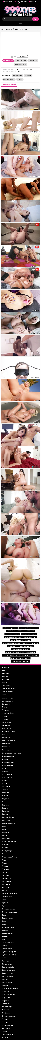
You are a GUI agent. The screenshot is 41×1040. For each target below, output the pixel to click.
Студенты (6, 1001)
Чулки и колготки (8, 1034)
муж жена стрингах (12, 634)
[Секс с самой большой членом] (20, 301)
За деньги (6, 787)
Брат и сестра (7, 698)
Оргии (4, 906)
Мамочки (5, 845)
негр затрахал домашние (14, 652)
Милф (4, 860)
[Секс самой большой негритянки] (20, 569)
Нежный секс (7, 897)
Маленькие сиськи (9, 842)
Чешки (4, 1031)
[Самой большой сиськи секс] (20, 323)
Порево (5, 924)
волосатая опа (29, 631)
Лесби (4, 836)
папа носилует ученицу (20, 661)
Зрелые (19, 79)
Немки (4, 900)
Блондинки (6, 686)
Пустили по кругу (8, 927)
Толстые (5, 1004)
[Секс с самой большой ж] (20, 189)
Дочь (4, 768)
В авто (4, 707)
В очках (5, 719)
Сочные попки (7, 976)
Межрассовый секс (9, 857)
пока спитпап (31, 652)
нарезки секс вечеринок (29, 655)
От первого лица (8, 909)
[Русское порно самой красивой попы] (20, 144)
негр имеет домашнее (30, 643)
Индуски (5, 799)
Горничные (6, 744)
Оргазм (5, 903)
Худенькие (6, 1028)
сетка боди (12, 646)
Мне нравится (12, 57)
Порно (21, 3)
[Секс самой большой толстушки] (20, 614)
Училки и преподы (9, 1016)
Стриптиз (28, 75)
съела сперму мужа (28, 634)
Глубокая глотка (8, 741)
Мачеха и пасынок (9, 854)
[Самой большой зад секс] (20, 211)
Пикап (4, 915)
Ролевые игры (7, 949)
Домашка (5, 759)
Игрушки (5, 793)
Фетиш (5, 1019)
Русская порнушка (9, 952)
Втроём (5, 735)
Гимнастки (6, 738)
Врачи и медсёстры (9, 732)
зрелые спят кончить (25, 646)
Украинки (5, 1010)
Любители (6, 839)
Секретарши (7, 964)
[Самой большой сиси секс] (20, 591)
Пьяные (5, 930)
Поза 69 (5, 921)
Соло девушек (7, 973)
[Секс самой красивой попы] (20, 122)
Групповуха (6, 750)
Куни (4, 826)
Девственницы (8, 756)
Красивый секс (8, 817)
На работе (6, 884)
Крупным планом (8, 823)
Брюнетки (6, 704)
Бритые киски (7, 701)
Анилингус (6, 673)
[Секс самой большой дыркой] (20, 502)
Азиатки (5, 667)
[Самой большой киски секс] (20, 480)
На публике (6, 881)
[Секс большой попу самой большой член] (20, 166)
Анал (4, 670)
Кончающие (6, 814)
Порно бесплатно (21, 1)
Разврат (5, 936)
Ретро (4, 946)
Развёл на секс (8, 933)
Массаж (5, 848)
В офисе (5, 716)
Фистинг (5, 1022)
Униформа (6, 1013)
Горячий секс (7, 747)
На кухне (5, 872)
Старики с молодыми (10, 988)
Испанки (5, 802)
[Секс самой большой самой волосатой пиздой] (20, 99)
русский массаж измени (20, 649)
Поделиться (32, 60)
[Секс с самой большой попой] (20, 390)
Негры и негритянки (9, 894)
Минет (4, 863)
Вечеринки (6, 725)
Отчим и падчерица (9, 912)
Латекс (5, 829)
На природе (6, 878)
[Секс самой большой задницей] (20, 412)
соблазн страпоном (10, 628)
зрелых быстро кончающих (20, 640)
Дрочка (5, 771)
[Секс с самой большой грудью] (20, 345)
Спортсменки (7, 982)
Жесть (4, 784)
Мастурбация (17, 75)
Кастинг (5, 808)
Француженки (7, 1025)
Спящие (5, 985)
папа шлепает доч (29, 637)
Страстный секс (8, 995)
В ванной (5, 710)
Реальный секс (8, 943)
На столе (5, 888)
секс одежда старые (10, 655)
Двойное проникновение (11, 753)
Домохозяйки (7, 765)
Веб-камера (6, 722)
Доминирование (8, 762)
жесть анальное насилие (20, 658)
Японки (5, 1037)
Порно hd (33, 1)
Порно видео (8, 1)
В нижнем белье (8, 713)
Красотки (6, 820)
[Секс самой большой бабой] (20, 457)
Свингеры (6, 961)
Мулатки (5, 869)
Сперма (5, 979)
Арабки (5, 676)
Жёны (4, 780)
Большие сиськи (8, 79)
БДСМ (4, 683)
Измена (5, 796)
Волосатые (6, 728)
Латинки (5, 832)
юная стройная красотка (29, 628)
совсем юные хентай (14, 631)
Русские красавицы (9, 955)
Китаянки (6, 811)
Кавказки (5, 805)
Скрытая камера (8, 970)
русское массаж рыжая (11, 643)
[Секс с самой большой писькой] (20, 547)
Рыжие (4, 958)
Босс (4, 695)
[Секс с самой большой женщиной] (20, 368)
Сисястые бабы (8, 967)
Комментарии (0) (20, 64)
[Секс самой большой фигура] (20, 524)
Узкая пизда (7, 1007)
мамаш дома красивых (13, 637)
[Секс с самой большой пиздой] (20, 435)
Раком (4, 939)
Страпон (5, 991)
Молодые (5, 866)
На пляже (5, 875)
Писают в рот (7, 918)
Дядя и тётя (7, 774)
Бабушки (5, 680)
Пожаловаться (20, 60)
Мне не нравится (15, 57)
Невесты (5, 891)
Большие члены (8, 692)
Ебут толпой (7, 777)
